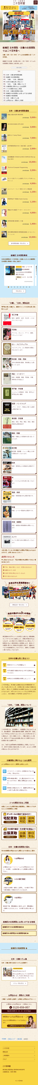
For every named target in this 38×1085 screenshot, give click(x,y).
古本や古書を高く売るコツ (14, 82)
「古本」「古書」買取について (16, 84)
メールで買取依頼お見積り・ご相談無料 (28, 7)
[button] (8, 287)
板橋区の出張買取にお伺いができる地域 (19, 93)
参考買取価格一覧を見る (18, 243)
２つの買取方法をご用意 (14, 89)
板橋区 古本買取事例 (12, 77)
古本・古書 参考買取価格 (14, 75)
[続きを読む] (19, 67)
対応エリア (11, 1039)
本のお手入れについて (19, 971)
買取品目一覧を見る (18, 605)
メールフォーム (15, 867)
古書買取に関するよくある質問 (16, 86)
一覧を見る (18, 291)
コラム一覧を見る (18, 983)
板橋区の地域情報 (12, 95)
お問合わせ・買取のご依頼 (14, 100)
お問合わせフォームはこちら (18, 1025)
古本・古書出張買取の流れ (14, 91)
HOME (4, 1039)
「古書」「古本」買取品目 (14, 79)
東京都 (19, 1039)
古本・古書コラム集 (12, 98)
